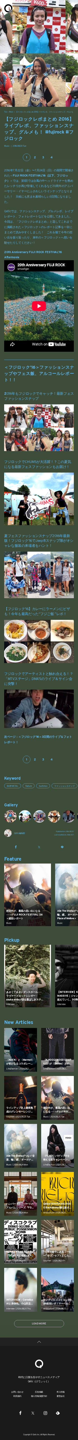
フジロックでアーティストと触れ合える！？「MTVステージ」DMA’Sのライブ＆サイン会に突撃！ (38, 679)
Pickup (11, 940)
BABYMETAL (12, 786)
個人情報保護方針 (39, 1396)
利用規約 (17, 1396)
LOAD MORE (39, 1323)
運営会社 (61, 1396)
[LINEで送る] (62, 847)
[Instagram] (45, 1412)
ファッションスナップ (64, 786)
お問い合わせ (17, 1392)
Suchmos (43, 786)
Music (11, 112)
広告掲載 (39, 1392)
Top (5, 112)
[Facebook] (20, 1412)
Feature (28, 786)
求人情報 (61, 1392)
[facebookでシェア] (16, 847)
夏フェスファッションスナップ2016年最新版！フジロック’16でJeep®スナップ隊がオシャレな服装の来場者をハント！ (38, 541)
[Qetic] (8, 8)
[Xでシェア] (39, 847)
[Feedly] (58, 1412)
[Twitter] (33, 1412)
